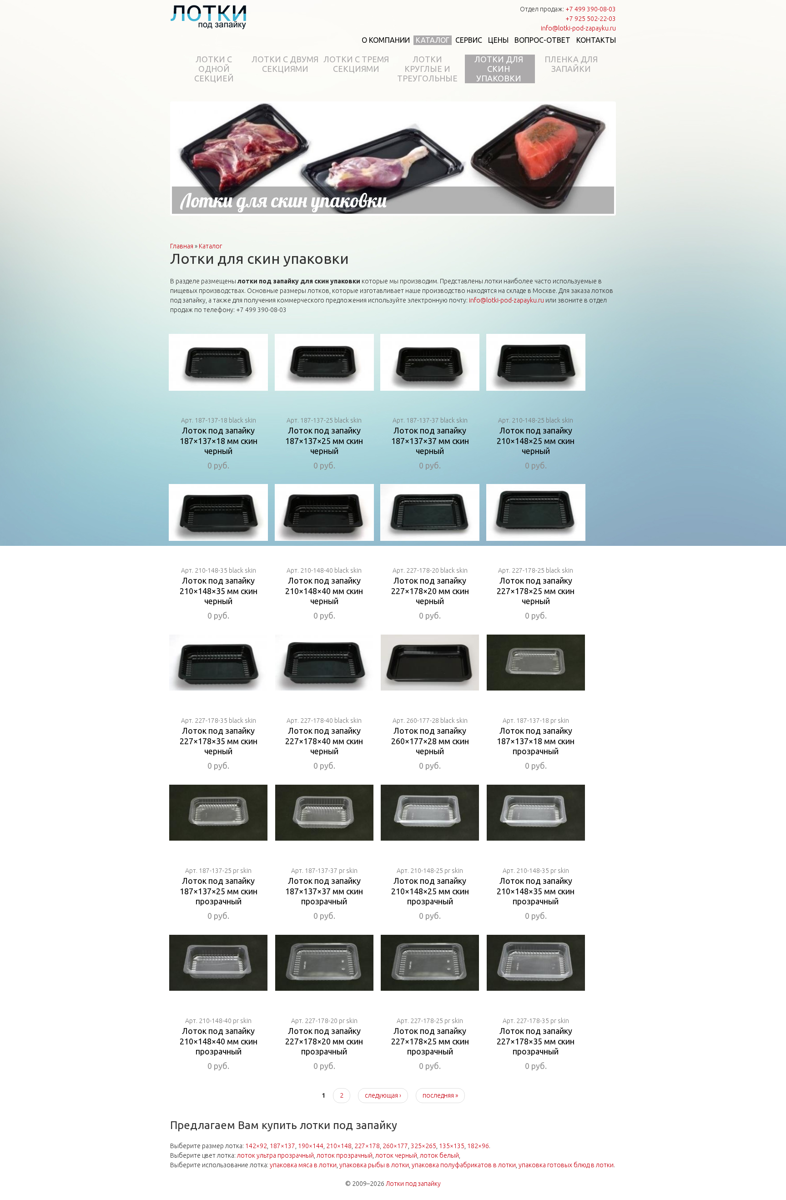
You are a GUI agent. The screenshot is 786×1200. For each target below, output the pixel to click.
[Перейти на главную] (208, 17)
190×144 (310, 1146)
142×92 (256, 1146)
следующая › (383, 1095)
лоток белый (439, 1155)
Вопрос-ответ (542, 40)
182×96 (478, 1146)
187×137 (282, 1146)
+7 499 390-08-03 (590, 9)
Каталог (432, 40)
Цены (498, 40)
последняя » (440, 1095)
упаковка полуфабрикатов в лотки (464, 1165)
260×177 (395, 1146)
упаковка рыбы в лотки (374, 1165)
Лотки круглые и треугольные (427, 69)
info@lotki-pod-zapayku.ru (578, 28)
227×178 (367, 1146)
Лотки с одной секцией (214, 69)
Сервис (468, 40)
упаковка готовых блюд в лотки (566, 1165)
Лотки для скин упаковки (498, 69)
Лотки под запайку (413, 1183)
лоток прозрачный (345, 1155)
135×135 (451, 1146)
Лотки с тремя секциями (356, 64)
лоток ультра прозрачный (275, 1155)
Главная (181, 246)
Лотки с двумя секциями (285, 64)
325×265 (423, 1146)
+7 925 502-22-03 (590, 18)
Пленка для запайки (571, 64)
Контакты (596, 40)
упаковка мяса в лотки (303, 1165)
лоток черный (396, 1155)
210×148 (339, 1146)
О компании (386, 40)
